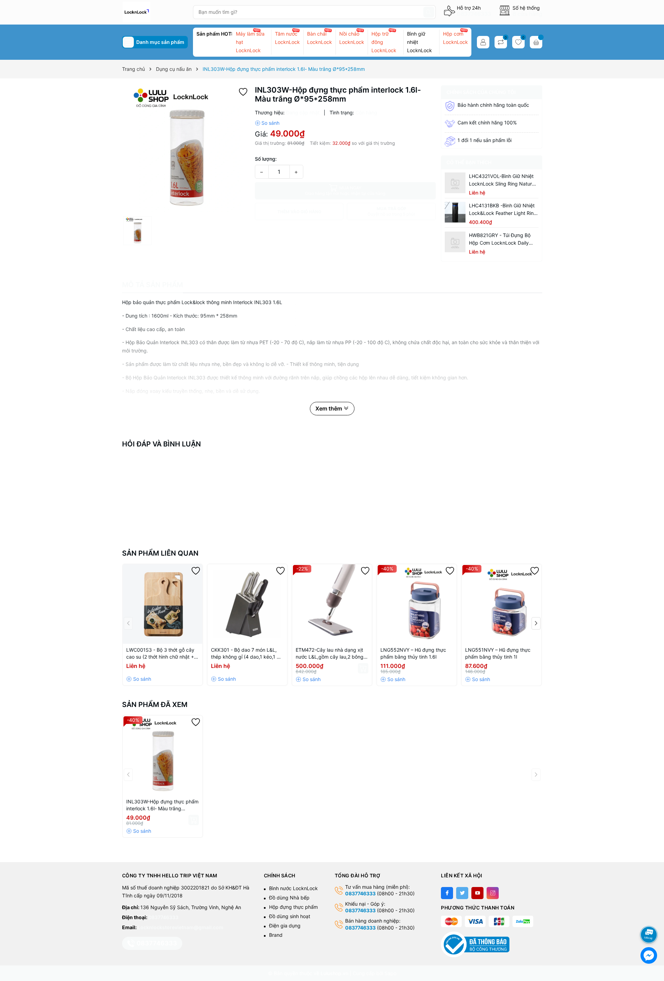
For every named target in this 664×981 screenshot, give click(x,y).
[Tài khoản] (483, 42)
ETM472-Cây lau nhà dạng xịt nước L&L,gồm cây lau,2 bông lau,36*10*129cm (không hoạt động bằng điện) (330, 653)
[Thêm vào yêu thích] (243, 91)
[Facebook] (447, 893)
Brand (276, 935)
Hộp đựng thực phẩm (293, 907)
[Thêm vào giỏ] (363, 668)
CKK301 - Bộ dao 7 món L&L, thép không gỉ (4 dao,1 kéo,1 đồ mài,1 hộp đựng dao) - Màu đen (247, 653)
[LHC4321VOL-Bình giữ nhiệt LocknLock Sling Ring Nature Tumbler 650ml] (455, 182)
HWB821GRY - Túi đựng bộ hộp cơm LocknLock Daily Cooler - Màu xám (500, 239)
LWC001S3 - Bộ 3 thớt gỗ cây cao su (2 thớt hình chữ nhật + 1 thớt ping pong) (162, 653)
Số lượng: (266, 159)
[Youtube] (477, 893)
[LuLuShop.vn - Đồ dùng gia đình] (155, 12)
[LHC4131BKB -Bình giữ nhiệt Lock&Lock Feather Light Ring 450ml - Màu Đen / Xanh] (455, 212)
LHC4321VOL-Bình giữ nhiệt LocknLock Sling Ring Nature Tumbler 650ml (502, 180)
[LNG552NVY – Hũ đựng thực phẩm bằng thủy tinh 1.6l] (416, 604)
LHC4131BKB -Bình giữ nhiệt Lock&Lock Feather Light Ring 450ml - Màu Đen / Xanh (503, 209)
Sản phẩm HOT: (214, 34)
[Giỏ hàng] (536, 42)
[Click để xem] (186, 149)
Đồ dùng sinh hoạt (289, 916)
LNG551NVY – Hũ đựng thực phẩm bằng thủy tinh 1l (498, 653)
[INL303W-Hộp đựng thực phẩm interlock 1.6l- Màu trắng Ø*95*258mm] (162, 755)
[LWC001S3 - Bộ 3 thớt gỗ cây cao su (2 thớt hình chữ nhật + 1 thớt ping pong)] (162, 604)
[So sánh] (267, 123)
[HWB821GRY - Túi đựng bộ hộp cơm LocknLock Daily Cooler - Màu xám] (455, 242)
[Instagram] (493, 893)
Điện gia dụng (285, 925)
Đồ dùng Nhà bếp (289, 897)
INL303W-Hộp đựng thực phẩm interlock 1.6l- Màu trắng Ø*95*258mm (162, 805)
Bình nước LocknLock (293, 888)
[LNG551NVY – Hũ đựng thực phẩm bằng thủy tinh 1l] (501, 604)
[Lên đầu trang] (650, 916)
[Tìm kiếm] (428, 12)
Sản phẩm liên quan (160, 553)
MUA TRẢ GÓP (391, 211)
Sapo (390, 973)
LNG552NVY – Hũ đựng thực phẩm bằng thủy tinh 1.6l (413, 653)
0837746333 (474, 13)
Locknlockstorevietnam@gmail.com (180, 927)
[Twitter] (462, 893)
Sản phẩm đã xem (154, 704)
